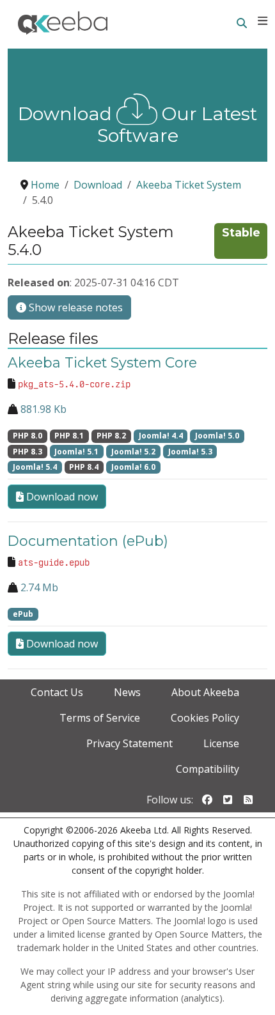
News (127, 692)
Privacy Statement (129, 743)
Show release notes (74, 307)
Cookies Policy (205, 718)
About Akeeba (205, 692)
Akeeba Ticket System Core (102, 362)
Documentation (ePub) (88, 540)
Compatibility (207, 769)
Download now (61, 497)
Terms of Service (99, 718)
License (221, 743)
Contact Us (57, 692)
